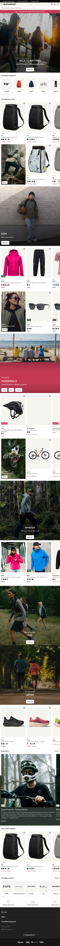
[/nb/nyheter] (30, 510)
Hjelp (3, 917)
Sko (11, 390)
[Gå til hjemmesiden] (9, 4)
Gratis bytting (35, 1)
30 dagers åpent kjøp (8, 1)
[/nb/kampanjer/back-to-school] (30, 43)
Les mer (3, 821)
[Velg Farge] (1, 139)
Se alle (57, 751)
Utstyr (19, 390)
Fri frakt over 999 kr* (22, 1)
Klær (4, 390)
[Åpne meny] (1, 4)
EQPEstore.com (5, 929)
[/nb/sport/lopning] (30, 675)
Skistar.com (4, 926)
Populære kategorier (8, 921)
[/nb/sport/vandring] (30, 615)
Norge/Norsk (30, 935)
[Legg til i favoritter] (24, 103)
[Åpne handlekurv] (58, 4)
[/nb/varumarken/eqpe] (30, 216)
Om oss (4, 912)
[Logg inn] (54, 4)
